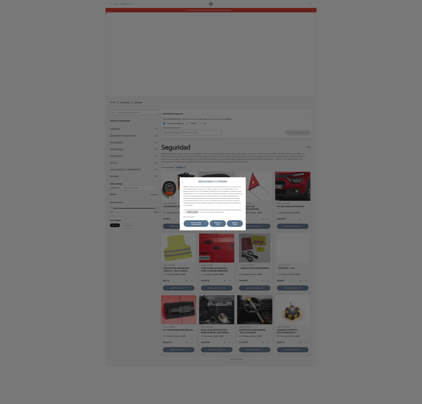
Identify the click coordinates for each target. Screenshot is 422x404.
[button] (196, 223)
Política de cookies (192, 212)
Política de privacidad (189, 216)
